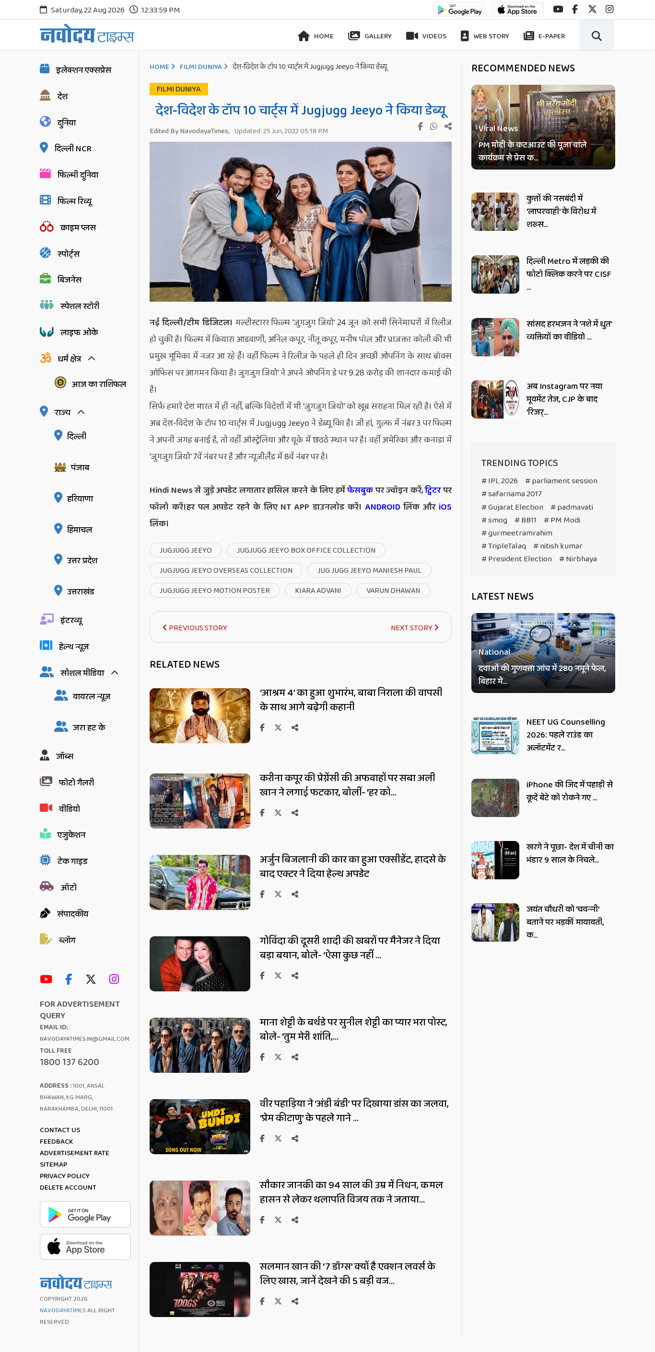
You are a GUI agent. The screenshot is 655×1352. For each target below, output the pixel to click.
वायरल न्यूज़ (91, 697)
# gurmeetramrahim (516, 533)
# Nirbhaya (578, 559)
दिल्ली (76, 436)
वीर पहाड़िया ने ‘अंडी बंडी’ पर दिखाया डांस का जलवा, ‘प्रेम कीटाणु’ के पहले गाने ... (354, 1111)
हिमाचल (79, 530)
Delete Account (68, 1187)
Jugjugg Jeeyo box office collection (306, 551)
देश (63, 96)
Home (323, 36)
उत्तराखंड (80, 592)
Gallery (377, 36)
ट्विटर (433, 490)
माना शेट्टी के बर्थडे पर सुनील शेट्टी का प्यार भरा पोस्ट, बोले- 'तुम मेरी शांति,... (353, 1029)
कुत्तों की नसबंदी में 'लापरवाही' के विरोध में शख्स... (561, 211)
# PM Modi (562, 520)
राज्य (62, 413)
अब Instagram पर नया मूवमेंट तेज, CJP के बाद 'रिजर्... (564, 399)
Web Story (490, 36)
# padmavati (571, 507)
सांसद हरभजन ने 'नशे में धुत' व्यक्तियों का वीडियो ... (568, 331)
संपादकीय (72, 914)
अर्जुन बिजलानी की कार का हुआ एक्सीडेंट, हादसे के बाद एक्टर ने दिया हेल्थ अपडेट (353, 867)
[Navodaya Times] (87, 33)
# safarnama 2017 (511, 494)
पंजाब (80, 468)
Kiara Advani (318, 591)
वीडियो (69, 809)
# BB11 (526, 520)
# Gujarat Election (512, 507)
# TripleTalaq (503, 546)
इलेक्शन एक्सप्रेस (83, 70)
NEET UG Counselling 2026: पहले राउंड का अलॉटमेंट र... (565, 735)
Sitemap (53, 1164)
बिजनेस (70, 280)
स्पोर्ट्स (69, 254)
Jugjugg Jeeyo (186, 551)
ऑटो (68, 888)
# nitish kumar (558, 546)
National (494, 653)
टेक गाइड (73, 861)
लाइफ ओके (79, 333)
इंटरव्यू (71, 620)
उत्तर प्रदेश (82, 561)
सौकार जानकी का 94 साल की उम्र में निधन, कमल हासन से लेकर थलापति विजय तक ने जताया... (351, 1192)
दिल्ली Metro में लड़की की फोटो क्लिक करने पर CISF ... (568, 274)
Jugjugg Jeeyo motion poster (215, 591)
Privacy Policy (65, 1176)
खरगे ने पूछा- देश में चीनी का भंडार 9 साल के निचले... (570, 854)
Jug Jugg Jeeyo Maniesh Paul (369, 571)
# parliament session (561, 481)
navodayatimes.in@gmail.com (84, 1039)
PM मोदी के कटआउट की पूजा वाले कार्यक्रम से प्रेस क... (532, 152)
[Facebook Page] (71, 980)
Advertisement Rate (74, 1153)
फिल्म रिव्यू (75, 201)
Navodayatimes (63, 1311)
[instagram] (610, 9)
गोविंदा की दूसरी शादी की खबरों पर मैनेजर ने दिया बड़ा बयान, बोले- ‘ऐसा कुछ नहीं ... (350, 948)
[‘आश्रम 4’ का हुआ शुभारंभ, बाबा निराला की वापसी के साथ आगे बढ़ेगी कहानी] (200, 741)
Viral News (498, 129)
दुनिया (67, 123)
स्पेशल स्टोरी (79, 306)
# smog (494, 520)
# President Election (516, 559)
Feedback (56, 1141)
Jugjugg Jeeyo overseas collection (226, 571)
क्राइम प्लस (78, 228)
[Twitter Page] (93, 980)
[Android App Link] (459, 14)
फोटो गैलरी (76, 783)
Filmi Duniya (201, 67)
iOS (443, 507)
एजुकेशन (71, 835)
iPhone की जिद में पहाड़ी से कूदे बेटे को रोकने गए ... (569, 791)
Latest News (502, 596)
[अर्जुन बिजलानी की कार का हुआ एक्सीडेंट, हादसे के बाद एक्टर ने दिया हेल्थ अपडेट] (200, 907)
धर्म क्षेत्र (69, 359)
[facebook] (575, 9)
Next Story (412, 628)
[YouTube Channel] (48, 980)
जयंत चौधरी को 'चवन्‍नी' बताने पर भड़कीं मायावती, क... (565, 922)
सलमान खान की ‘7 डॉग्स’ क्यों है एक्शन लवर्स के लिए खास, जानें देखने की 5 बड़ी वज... (347, 1274)
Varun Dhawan (393, 591)
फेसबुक (360, 490)
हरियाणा (80, 499)
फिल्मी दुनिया (78, 175)
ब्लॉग (67, 940)
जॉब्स (64, 756)
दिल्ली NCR (73, 149)
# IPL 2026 (499, 481)
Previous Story (197, 628)
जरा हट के (89, 728)
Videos (433, 36)
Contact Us (60, 1130)
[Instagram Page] (116, 980)
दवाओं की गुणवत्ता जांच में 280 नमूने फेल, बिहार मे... (542, 676)
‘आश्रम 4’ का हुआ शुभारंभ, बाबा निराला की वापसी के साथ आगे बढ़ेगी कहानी (351, 700)
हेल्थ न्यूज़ (74, 647)
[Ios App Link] (517, 14)
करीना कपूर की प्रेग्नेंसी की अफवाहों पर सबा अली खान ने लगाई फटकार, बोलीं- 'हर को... (347, 785)
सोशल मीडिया (82, 673)
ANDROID (381, 507)
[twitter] (592, 9)
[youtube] (558, 9)
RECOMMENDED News (523, 68)
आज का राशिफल (98, 384)
